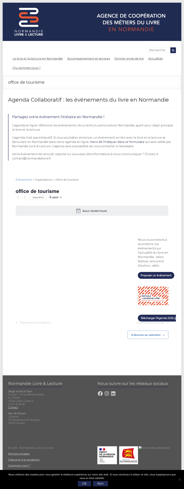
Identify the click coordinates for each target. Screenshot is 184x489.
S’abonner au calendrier (146, 335)
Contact (13, 407)
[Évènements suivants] (25, 197)
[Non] (179, 479)
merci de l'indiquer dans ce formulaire (117, 142)
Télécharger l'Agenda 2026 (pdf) (160, 318)
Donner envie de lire (129, 58)
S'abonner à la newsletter (24, 459)
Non (100, 483)
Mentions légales (18, 453)
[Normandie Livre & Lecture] (92, 4)
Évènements (24, 179)
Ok (84, 483)
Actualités (155, 58)
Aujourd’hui (38, 197)
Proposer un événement (156, 275)
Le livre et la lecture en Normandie (38, 58)
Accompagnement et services (88, 58)
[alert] (92, 211)
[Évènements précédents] (18, 197)
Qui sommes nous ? (27, 68)
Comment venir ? (19, 465)
